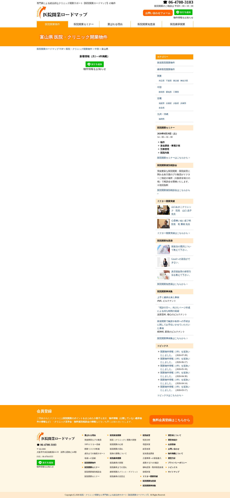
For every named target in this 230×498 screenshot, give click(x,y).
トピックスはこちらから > (170, 395)
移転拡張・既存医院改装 (153, 467)
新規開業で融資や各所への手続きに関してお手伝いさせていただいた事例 (173, 324)
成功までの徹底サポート (94, 453)
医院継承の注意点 (117, 476)
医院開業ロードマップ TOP (50, 49)
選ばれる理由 (115, 24)
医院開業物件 (52, 24)
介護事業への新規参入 (152, 458)
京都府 (169, 103)
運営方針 (172, 458)
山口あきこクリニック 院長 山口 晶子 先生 (181, 210)
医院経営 (146, 435)
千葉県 (169, 81)
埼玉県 (161, 81)
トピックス (162, 346)
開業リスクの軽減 (92, 449)
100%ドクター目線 (92, 444)
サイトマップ (173, 472)
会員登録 (172, 444)
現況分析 (146, 440)
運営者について (174, 435)
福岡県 (161, 119)
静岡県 (161, 92)
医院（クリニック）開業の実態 (123, 440)
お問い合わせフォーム (157, 13)
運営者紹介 (172, 440)
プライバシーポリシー (177, 463)
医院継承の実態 (116, 463)
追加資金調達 (148, 453)
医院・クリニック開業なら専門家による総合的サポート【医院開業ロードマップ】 (114, 495)
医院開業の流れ (116, 449)
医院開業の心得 (116, 444)
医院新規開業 (115, 435)
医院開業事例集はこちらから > (172, 338)
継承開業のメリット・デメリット (124, 472)
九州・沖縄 (162, 114)
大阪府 (176, 103)
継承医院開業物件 (166, 69)
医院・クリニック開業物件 (79, 49)
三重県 (176, 92)
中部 (97, 49)
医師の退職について (118, 453)
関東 (159, 76)
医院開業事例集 (165, 291)
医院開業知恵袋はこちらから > (172, 284)
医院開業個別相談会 (167, 165)
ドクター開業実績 (166, 201)
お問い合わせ (173, 449)
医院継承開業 (177, 24)
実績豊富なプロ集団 (92, 440)
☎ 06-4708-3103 (46, 444)
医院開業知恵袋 (146, 24)
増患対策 (146, 444)
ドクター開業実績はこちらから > (173, 233)
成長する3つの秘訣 (151, 463)
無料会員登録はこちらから (171, 420)
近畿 (159, 98)
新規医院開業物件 (166, 62)
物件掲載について (175, 453)
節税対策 (146, 472)
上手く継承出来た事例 (168, 297)
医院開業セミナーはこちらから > (173, 158)
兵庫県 (183, 103)
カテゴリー (162, 57)
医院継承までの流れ (118, 467)
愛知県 (169, 92)
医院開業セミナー (84, 24)
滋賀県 (161, 103)
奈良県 (161, 108)
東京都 (176, 81)
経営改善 (146, 449)
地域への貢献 (90, 458)
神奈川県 (184, 81)
